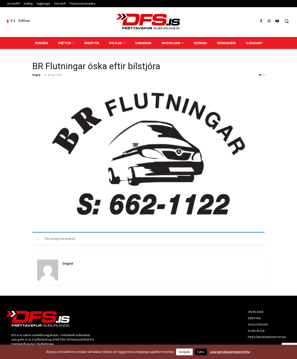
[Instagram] (269, 21)
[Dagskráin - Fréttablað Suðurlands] (148, 21)
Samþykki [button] (184, 352)
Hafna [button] (200, 352)
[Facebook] (261, 21)
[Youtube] (277, 21)
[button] (286, 21)
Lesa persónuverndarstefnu (230, 352)
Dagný (36, 74)
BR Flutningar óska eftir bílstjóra (96, 66)
